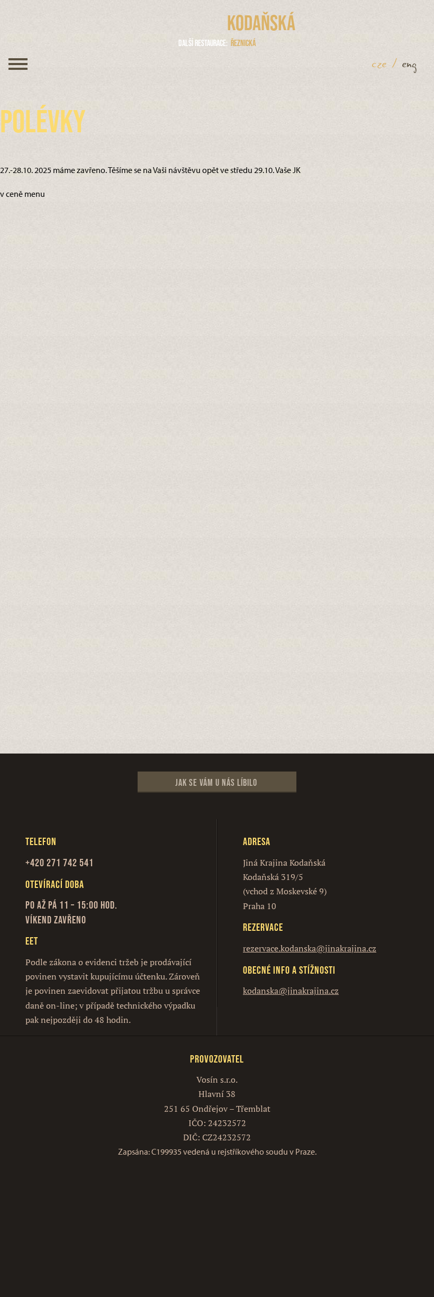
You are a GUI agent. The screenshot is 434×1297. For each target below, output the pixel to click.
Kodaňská (261, 22)
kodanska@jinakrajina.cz (291, 990)
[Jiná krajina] (181, 23)
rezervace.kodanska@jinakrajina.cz (309, 948)
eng (409, 64)
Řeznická (217, 43)
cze (379, 64)
